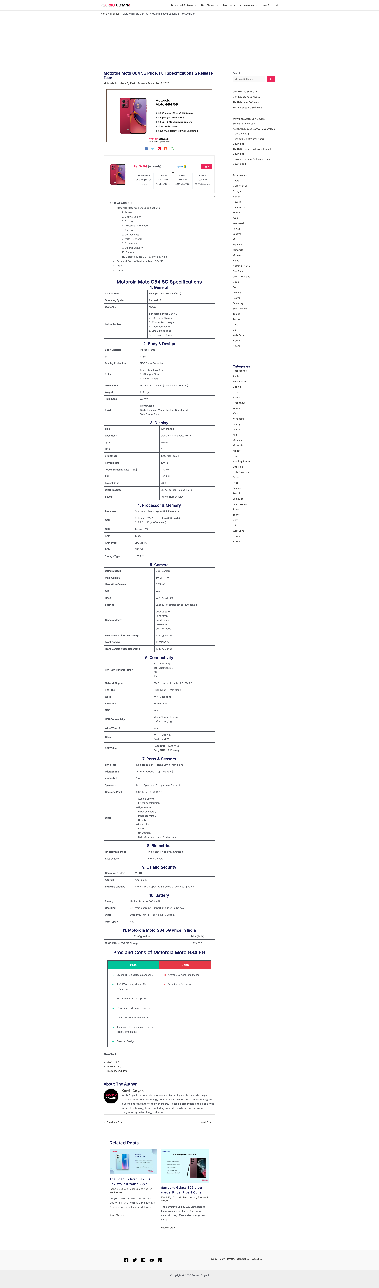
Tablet (236, 313)
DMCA (231, 1258)
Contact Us (243, 1258)
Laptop (237, 228)
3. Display (127, 221)
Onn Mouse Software (245, 91)
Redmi (236, 297)
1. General (127, 212)
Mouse (237, 255)
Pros (119, 265)
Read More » (117, 1214)
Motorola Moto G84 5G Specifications (138, 207)
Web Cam (238, 335)
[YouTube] (151, 1260)
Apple (236, 180)
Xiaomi (237, 340)
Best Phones (240, 185)
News (236, 260)
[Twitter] (152, 148)
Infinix (236, 212)
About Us (257, 1258)
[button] (194, 5)
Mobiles (120, 83)
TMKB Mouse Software (246, 102)
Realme (237, 292)
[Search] (271, 79)
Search (237, 73)
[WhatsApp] (172, 148)
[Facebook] (146, 148)
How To (237, 201)
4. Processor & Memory (135, 225)
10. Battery (128, 252)
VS (234, 329)
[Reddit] (165, 148)
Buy (206, 166)
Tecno (236, 319)
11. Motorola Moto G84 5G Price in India (144, 256)
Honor (236, 196)
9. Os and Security (132, 247)
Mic (235, 239)
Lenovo (237, 233)
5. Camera (128, 230)
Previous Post (113, 1122)
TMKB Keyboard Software (247, 107)
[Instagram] (143, 1260)
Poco (236, 287)
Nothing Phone (241, 265)
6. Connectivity (130, 234)
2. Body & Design (132, 216)
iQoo (235, 217)
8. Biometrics (129, 243)
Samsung (192, 1197)
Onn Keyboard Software (246, 96)
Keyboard (238, 223)
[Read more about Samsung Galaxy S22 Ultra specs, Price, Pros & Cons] (185, 1165)
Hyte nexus (239, 207)
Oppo (236, 281)
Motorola (109, 83)
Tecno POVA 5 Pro (117, 1070)
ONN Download (241, 276)
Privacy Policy (217, 1258)
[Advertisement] (189, 37)
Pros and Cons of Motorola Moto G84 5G (140, 261)
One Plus (143, 1189)
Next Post (208, 1122)
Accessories (240, 175)
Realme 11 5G (114, 1066)
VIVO (235, 324)
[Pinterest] (159, 148)
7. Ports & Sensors (132, 238)
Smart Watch (240, 308)
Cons (120, 270)
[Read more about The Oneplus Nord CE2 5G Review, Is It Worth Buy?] (133, 1161)
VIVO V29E (113, 1062)
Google (237, 191)
